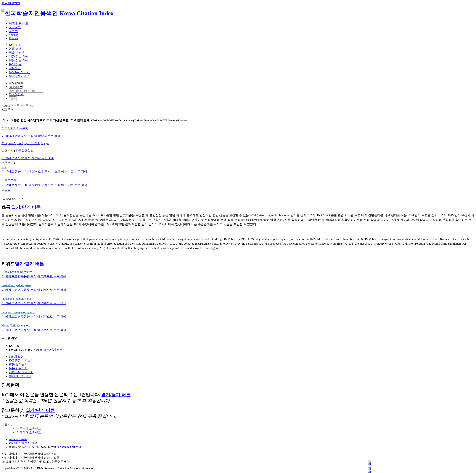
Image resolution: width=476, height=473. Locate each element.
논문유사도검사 (19, 72)
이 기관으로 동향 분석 (15, 158)
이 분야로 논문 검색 (74, 171)
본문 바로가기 (10, 3)
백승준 (6, 190)
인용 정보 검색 (18, 60)
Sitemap (13, 34)
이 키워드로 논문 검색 (51, 276)
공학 (4, 167)
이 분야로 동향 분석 (14, 171)
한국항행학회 (24, 150)
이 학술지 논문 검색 (47, 135)
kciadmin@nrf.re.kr (69, 446)
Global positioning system (16, 271)
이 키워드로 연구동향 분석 (18, 276)
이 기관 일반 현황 (42, 158)
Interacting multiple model (16, 298)
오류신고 (15, 27)
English (13, 38)
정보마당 (15, 68)
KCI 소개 (15, 44)
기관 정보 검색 (18, 56)
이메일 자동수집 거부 (23, 443)
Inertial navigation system (16, 285)
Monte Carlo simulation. (15, 325)
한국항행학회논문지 (14, 128)
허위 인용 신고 (18, 23)
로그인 (13, 31)
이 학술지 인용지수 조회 (17, 135)
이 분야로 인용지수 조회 (44, 171)
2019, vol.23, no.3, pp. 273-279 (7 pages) (25, 143)
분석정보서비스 (19, 76)
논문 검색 (15, 48)
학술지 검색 (17, 52)
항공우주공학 (10, 180)
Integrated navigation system (18, 312)
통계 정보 (15, 64)
